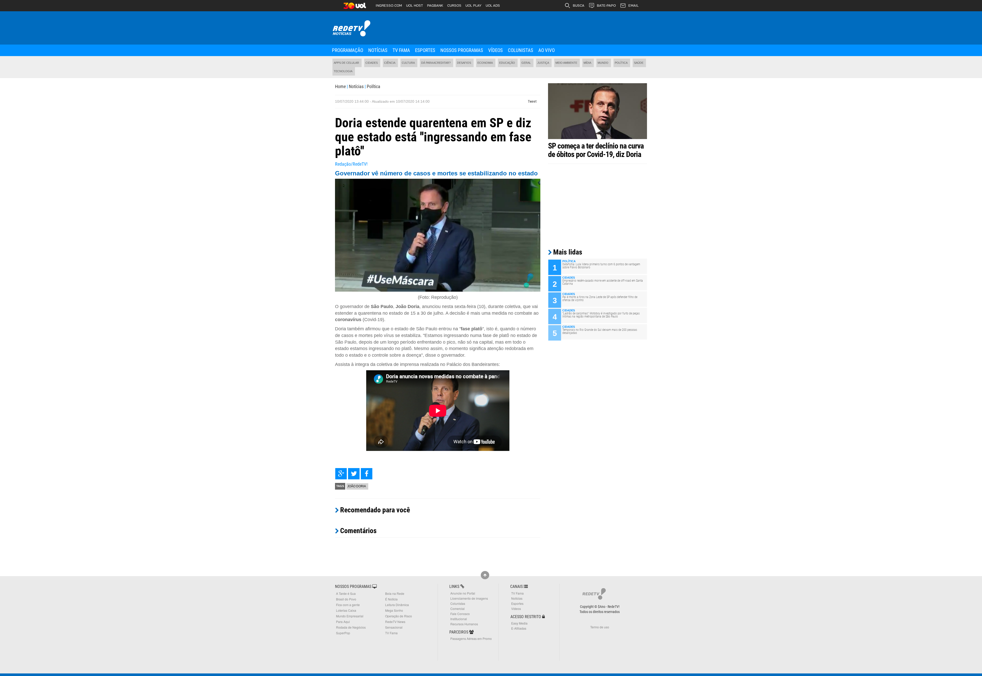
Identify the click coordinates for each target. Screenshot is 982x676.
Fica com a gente (348, 605)
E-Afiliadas (518, 628)
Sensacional (394, 627)
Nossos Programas (461, 50)
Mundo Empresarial (349, 616)
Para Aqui (343, 621)
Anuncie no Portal (462, 593)
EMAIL (633, 5)
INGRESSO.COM (389, 5)
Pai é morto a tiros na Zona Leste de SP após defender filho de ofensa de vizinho (599, 298)
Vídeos (495, 50)
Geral (526, 62)
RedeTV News (395, 621)
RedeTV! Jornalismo (351, 28)
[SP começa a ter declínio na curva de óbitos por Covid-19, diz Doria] (597, 111)
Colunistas (520, 50)
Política (621, 62)
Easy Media (519, 623)
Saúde (638, 62)
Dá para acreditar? (436, 62)
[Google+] (341, 473)
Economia (485, 62)
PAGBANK (435, 5)
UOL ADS (493, 5)
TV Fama (401, 50)
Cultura (408, 62)
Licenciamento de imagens (469, 598)
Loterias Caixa (346, 610)
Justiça (543, 62)
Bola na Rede (394, 593)
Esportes (425, 50)
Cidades (371, 62)
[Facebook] (366, 473)
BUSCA (578, 5)
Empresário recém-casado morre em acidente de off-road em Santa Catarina (602, 282)
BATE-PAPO (606, 5)
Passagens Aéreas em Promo (471, 638)
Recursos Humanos (464, 624)
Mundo (603, 62)
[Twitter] (354, 473)
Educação (507, 62)
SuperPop (343, 633)
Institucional (458, 619)
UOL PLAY (473, 5)
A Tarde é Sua (346, 593)
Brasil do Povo (346, 599)
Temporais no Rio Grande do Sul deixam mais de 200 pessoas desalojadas (599, 331)
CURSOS (454, 5)
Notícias (377, 50)
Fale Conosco (460, 613)
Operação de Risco (398, 616)
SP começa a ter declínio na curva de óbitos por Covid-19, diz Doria (596, 150)
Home (340, 86)
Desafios (464, 62)
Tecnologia (343, 71)
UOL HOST (414, 5)
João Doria (356, 486)
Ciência (389, 62)
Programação (347, 50)
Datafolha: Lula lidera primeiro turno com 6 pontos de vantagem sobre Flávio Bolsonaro (601, 265)
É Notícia (391, 599)
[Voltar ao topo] (485, 575)
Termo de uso (599, 627)
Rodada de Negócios (351, 627)
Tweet (532, 101)
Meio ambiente (566, 62)
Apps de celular (346, 62)
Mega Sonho (394, 610)
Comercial (457, 608)
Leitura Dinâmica (397, 605)
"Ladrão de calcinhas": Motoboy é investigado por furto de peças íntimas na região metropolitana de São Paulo (601, 315)
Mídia (587, 62)
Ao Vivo (546, 50)
